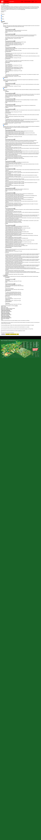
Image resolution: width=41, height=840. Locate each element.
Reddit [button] (6, 160)
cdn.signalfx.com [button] (7, 59)
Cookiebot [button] (6, 28)
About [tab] (4, 4)
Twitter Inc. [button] (6, 108)
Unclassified (6, 275)
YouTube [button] (6, 224)
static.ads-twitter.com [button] (8, 302)
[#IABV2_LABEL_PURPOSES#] (5, 310)
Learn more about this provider (9, 29)
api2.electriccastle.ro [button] (8, 52)
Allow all (3, 334)
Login (22, 1)
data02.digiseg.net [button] (8, 291)
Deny (17, 334)
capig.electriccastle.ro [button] (8, 248)
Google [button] (6, 32)
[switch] (1, 15)
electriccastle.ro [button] (7, 63)
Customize (7, 334)
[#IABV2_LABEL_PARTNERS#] (5, 316)
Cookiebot (16, 305)
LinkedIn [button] (6, 40)
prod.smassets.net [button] (8, 113)
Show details (3, 21)
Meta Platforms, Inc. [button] (8, 129)
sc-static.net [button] (7, 118)
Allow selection (13, 334)
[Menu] (39, 1)
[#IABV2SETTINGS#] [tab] (6, 3)
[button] (22, 72)
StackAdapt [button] (7, 92)
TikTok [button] (6, 103)
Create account (27, 1)
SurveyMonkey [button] (7, 46)
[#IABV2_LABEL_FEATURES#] (5, 313)
